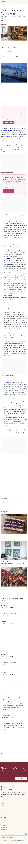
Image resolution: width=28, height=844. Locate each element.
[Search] (22, 2)
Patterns (2, 803)
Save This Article (8, 122)
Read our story (21, 778)
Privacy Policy (4, 840)
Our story (2, 815)
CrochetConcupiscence (7, 2)
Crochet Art (3, 810)
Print (9, 24)
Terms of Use (24, 840)
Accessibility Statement (17, 840)
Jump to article (3, 24)
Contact (2, 819)
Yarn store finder (4, 829)
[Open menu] (25, 2)
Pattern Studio (3, 825)
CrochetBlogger (6, 715)
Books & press (3, 817)
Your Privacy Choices (10, 840)
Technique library (4, 827)
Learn (2, 805)
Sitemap (2, 831)
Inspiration (3, 807)
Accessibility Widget (14, 841)
